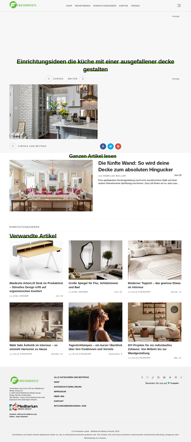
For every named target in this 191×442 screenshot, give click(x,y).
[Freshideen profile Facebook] (143, 377)
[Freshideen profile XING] (181, 377)
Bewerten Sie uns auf (156, 383)
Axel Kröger (21, 296)
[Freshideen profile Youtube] (164, 377)
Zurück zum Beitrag (31, 146)
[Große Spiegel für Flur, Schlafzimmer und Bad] (95, 260)
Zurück (57, 79)
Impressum (60, 391)
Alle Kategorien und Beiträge (71, 377)
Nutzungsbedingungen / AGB (70, 406)
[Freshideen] (23, 6)
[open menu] (178, 5)
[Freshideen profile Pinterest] (158, 377)
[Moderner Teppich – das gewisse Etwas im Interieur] (154, 260)
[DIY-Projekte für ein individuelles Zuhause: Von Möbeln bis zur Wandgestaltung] (154, 322)
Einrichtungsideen (104, 6)
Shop (69, 6)
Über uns (59, 396)
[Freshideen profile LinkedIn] (176, 377)
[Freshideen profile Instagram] (147, 377)
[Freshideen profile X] (170, 377)
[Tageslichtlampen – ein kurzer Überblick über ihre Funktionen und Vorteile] (95, 322)
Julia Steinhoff (141, 292)
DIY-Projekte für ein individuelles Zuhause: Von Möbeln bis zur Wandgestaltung (150, 349)
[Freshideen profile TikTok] (153, 377)
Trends (135, 6)
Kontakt (59, 401)
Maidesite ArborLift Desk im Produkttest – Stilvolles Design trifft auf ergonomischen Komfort (36, 287)
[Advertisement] (95, 34)
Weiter (73, 79)
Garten (123, 6)
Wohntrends (82, 6)
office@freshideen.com (27, 414)
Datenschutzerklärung (68, 387)
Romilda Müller (114, 176)
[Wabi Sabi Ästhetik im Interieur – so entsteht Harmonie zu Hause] (36, 322)
